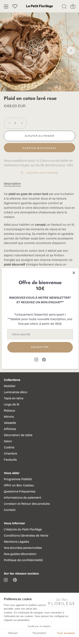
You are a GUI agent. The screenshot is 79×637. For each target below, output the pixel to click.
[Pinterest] (44, 359)
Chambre (10, 453)
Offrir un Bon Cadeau (19, 485)
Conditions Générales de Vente (26, 535)
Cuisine (9, 447)
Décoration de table (18, 435)
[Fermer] (74, 273)
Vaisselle (10, 423)
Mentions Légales (16, 541)
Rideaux (9, 410)
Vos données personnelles (23, 548)
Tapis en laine (13, 398)
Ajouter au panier (39, 135)
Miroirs (9, 416)
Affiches (10, 429)
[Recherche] (64, 7)
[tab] (14, 183)
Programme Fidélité (18, 479)
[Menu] (6, 6)
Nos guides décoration (20, 554)
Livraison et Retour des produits (27, 503)
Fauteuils (10, 459)
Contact (10, 510)
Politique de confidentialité (23, 560)
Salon (8, 441)
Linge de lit (11, 404)
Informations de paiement (22, 497)
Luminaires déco (15, 392)
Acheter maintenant (39, 148)
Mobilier (10, 386)
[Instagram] (36, 359)
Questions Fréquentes (19, 491)
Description (12, 183)
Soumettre (40, 347)
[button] (8, 50)
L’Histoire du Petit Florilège (23, 529)
